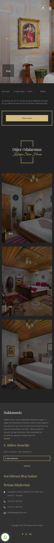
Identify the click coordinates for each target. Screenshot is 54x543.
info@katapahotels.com (17, 512)
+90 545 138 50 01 (15, 501)
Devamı (7, 438)
